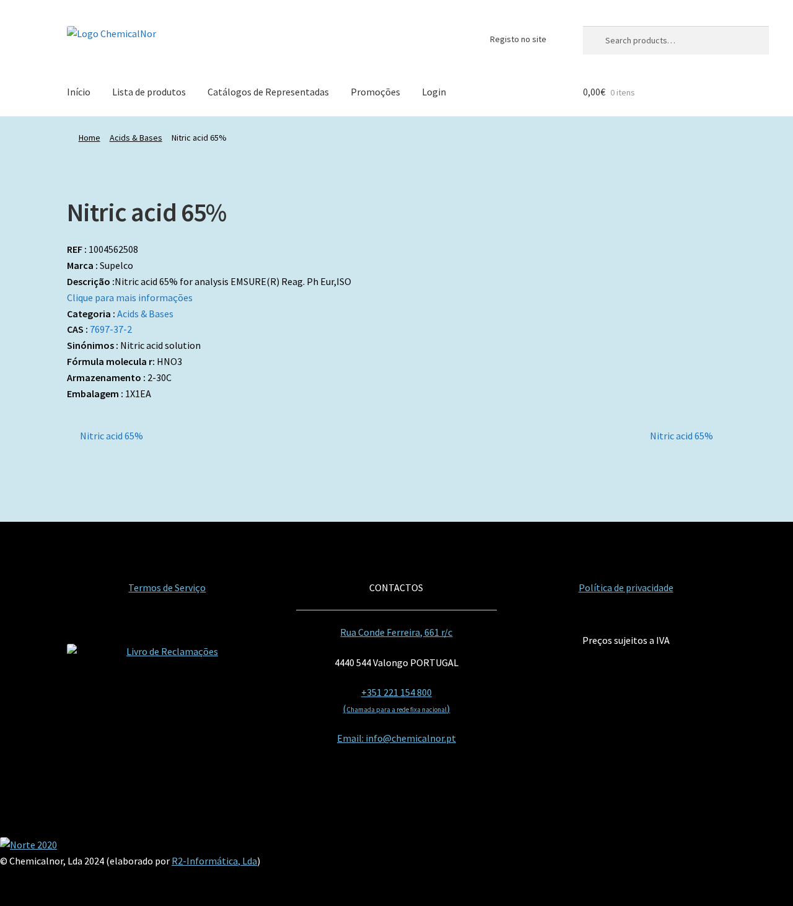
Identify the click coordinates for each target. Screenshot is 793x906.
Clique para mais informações (130, 297)
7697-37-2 (111, 329)
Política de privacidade (626, 587)
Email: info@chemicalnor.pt (396, 738)
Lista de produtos (149, 92)
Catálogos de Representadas (268, 92)
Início (78, 92)
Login (434, 92)
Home (89, 137)
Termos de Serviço (167, 587)
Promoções (375, 92)
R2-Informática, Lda (214, 861)
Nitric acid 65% (111, 436)
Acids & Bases (136, 137)
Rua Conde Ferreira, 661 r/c (396, 632)
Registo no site (518, 39)
